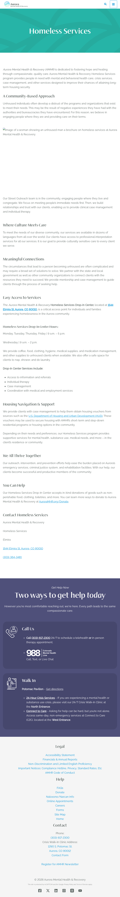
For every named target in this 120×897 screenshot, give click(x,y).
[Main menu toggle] (113, 4)
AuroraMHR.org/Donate (53, 501)
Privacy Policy (68, 884)
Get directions (54, 689)
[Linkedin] (56, 890)
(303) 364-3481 (12, 557)
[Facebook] (40, 890)
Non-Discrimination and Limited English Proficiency (60, 763)
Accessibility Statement (60, 755)
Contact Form (60, 855)
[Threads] (72, 890)
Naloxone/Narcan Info (60, 796)
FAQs (60, 787)
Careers (60, 805)
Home (60, 818)
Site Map (60, 814)
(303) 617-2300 (41, 637)
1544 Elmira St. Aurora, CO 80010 (23, 548)
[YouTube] (80, 890)
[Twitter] (48, 890)
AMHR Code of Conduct (60, 772)
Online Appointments (60, 801)
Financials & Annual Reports (60, 759)
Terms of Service (82, 884)
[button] (105, 4)
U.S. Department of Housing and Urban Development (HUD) (66, 415)
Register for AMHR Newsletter (60, 864)
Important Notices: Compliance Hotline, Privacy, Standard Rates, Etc (60, 768)
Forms (60, 809)
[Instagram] (64, 890)
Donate (60, 792)
